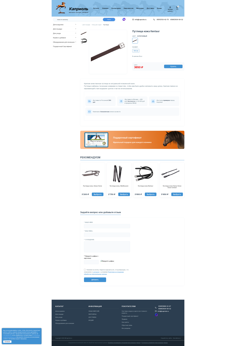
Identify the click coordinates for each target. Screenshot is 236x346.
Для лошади (57, 29)
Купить (173, 66)
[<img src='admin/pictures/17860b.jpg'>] (119, 173)
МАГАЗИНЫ (140, 8)
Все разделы (126, 328)
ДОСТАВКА (150, 8)
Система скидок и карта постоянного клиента (134, 312)
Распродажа (116, 8)
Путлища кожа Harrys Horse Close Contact (172, 186)
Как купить (125, 322)
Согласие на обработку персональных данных (155, 342)
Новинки (105, 8)
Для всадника (58, 25)
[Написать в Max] (124, 19)
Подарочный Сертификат (62, 46)
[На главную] (61, 8)
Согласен (7, 341)
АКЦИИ (159, 8)
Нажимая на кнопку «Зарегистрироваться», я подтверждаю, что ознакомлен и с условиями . (106, 272)
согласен (96, 272)
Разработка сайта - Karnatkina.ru (171, 338)
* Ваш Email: (88, 231)
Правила (124, 319)
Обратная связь (127, 325)
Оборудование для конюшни (63, 42)
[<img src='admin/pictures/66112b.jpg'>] (145, 173)
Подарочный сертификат (130, 316)
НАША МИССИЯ (128, 8)
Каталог (96, 8)
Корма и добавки (59, 38)
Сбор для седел (96, 24)
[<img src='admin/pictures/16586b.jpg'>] (172, 173)
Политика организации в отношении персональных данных (124, 342)
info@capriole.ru (140, 19)
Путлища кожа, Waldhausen (119, 186)
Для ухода (57, 33)
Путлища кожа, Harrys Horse (92, 186)
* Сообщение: (89, 239)
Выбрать (98, 194)
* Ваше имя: (88, 222)
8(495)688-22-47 (164, 306)
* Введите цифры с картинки (91, 257)
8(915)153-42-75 (163, 19)
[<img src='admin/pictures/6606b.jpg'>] (92, 173)
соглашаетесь (7, 335)
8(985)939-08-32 (176, 19)
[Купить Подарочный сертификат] (132, 148)
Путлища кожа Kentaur (145, 186)
